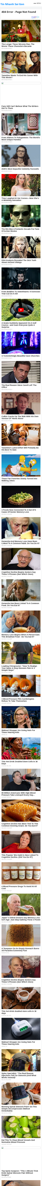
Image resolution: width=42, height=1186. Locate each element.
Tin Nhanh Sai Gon (12, 4)
